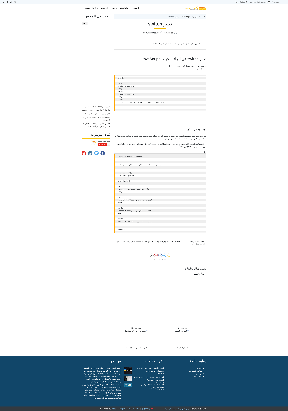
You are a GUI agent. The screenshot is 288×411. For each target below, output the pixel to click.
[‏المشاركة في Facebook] (160, 255)
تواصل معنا (105, 8)
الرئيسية (136, 8)
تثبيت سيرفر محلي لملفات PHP (97, 114)
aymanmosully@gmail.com (258, 2)
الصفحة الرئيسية (198, 17)
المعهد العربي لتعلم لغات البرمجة (177, 409)
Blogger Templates (119, 409)
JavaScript (185, 17)
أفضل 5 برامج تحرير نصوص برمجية (95, 110)
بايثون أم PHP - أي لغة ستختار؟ (97, 106)
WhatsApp (275, 2)
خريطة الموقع (125, 8)
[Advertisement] (96, 63)
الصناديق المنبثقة (182, 348)
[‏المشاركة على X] (164, 255)
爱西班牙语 (146, 409)
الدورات (199, 368)
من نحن (114, 8)
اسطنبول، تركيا (240, 2)
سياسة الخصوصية (91, 8)
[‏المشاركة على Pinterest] (156, 255)
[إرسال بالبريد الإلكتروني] (168, 255)
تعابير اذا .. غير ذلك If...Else (136, 348)
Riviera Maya (133, 409)
